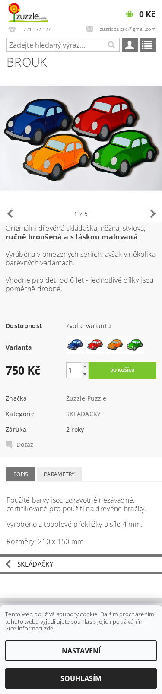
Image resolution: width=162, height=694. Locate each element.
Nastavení (81, 651)
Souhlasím (81, 678)
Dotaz (25, 445)
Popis (21, 474)
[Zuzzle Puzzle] (27, 11)
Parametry (59, 474)
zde (49, 628)
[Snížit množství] (85, 374)
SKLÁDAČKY (83, 414)
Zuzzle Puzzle (86, 398)
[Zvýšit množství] (85, 366)
